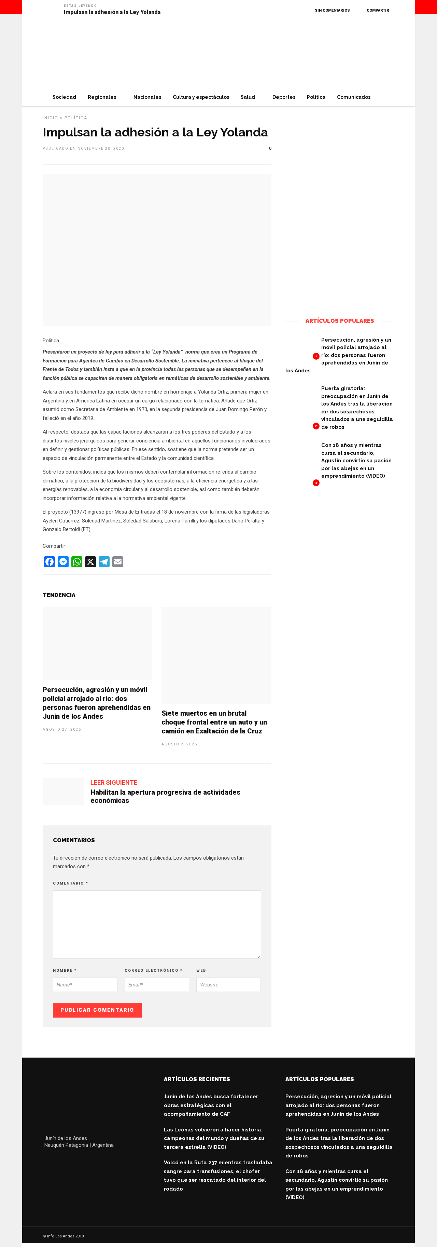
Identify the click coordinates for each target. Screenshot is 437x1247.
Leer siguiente (113, 782)
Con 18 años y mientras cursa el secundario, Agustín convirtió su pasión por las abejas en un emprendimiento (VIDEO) (356, 460)
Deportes (283, 97)
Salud (248, 97)
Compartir (378, 10)
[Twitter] (64, 1161)
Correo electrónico (154, 970)
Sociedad (64, 97)
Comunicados (353, 97)
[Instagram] (93, 1161)
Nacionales (147, 97)
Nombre (65, 970)
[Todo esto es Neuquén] (339, 298)
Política (316, 97)
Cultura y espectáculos (201, 97)
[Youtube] (78, 1161)
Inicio (50, 118)
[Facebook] (49, 1161)
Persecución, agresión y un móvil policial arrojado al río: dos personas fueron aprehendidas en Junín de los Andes (338, 355)
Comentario (70, 883)
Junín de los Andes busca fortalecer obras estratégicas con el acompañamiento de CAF (211, 1105)
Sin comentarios (332, 10)
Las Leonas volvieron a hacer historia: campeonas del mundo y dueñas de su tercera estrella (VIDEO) (214, 1138)
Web (201, 970)
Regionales (102, 97)
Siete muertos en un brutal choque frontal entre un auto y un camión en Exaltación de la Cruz (214, 722)
